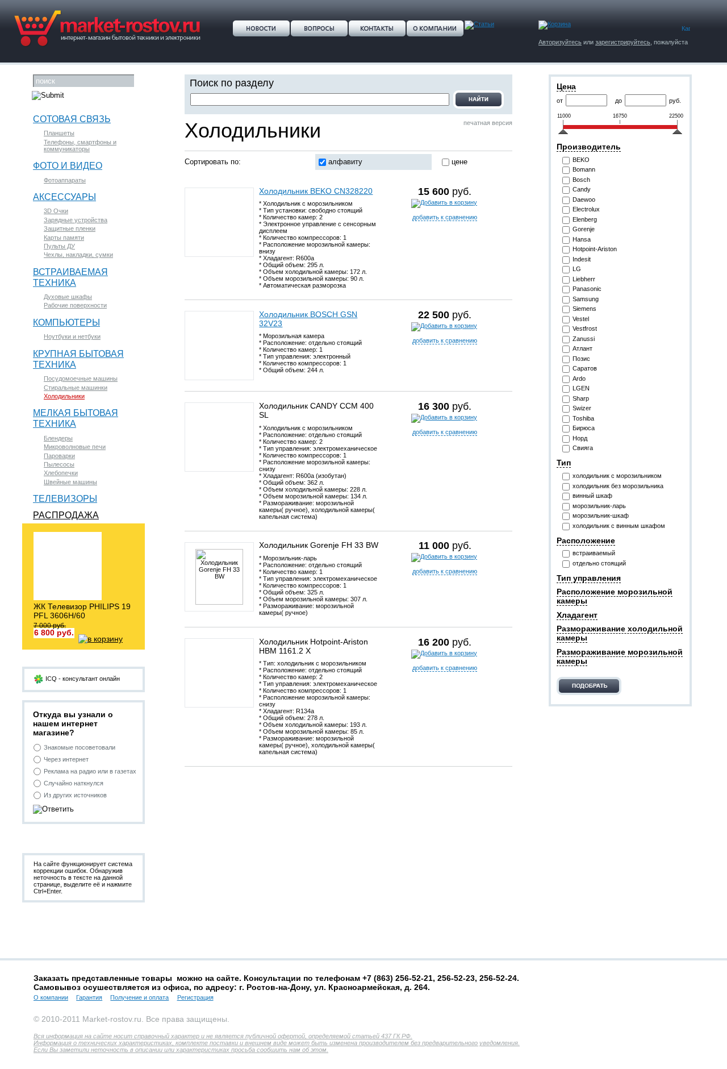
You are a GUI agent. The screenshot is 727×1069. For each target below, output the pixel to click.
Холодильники (64, 396)
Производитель (589, 146)
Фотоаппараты (65, 180)
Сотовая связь (72, 119)
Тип (564, 462)
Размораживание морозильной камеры (620, 656)
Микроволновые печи (75, 446)
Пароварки (59, 455)
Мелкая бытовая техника (75, 418)
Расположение (586, 540)
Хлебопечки (61, 472)
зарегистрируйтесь (622, 42)
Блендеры (58, 438)
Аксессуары (64, 197)
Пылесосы (59, 464)
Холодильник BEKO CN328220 (316, 191)
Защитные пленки (69, 228)
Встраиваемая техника (70, 277)
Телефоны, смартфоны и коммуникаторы (80, 145)
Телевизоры (65, 498)
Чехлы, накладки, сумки (78, 254)
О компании (51, 997)
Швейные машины (70, 482)
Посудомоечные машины (81, 378)
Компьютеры (66, 322)
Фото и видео (67, 165)
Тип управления (589, 578)
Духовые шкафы (68, 296)
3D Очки (56, 210)
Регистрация (195, 997)
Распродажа (66, 515)
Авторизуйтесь (560, 42)
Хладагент (577, 614)
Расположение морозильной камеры (614, 596)
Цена (566, 86)
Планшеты (59, 133)
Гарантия (89, 997)
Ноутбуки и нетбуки (72, 336)
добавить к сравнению (444, 217)
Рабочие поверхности (75, 305)
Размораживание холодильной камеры (620, 633)
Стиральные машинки (75, 387)
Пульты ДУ (59, 246)
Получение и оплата (139, 997)
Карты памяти (64, 237)
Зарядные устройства (75, 220)
